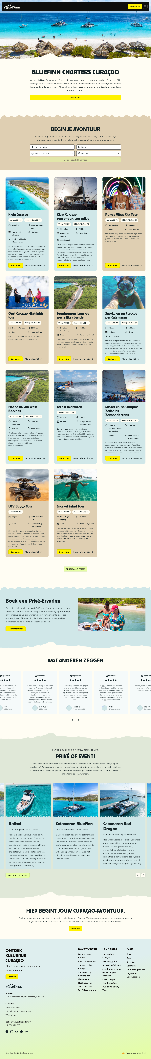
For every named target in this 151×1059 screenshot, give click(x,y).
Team (129, 958)
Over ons (131, 962)
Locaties (12, 977)
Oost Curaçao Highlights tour (109, 981)
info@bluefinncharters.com (18, 1011)
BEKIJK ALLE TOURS (75, 569)
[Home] (11, 6)
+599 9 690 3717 (13, 1007)
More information (33, 265)
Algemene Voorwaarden (133, 975)
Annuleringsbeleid (136, 969)
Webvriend (141, 1053)
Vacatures (131, 966)
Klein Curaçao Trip (87, 961)
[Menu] (145, 6)
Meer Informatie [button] (15, 629)
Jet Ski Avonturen (87, 990)
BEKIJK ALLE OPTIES (17, 875)
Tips (129, 954)
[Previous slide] (73, 720)
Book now (135, 6)
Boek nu (75, 97)
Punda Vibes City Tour (110, 988)
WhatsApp (11, 1015)
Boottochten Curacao (84, 956)
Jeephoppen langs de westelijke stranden (111, 972)
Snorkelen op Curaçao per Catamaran (84, 975)
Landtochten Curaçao (108, 956)
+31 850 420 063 (13, 1025)
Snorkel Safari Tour (111, 965)
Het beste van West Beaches (85, 984)
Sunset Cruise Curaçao (85, 967)
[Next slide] (78, 720)
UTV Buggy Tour (110, 961)
